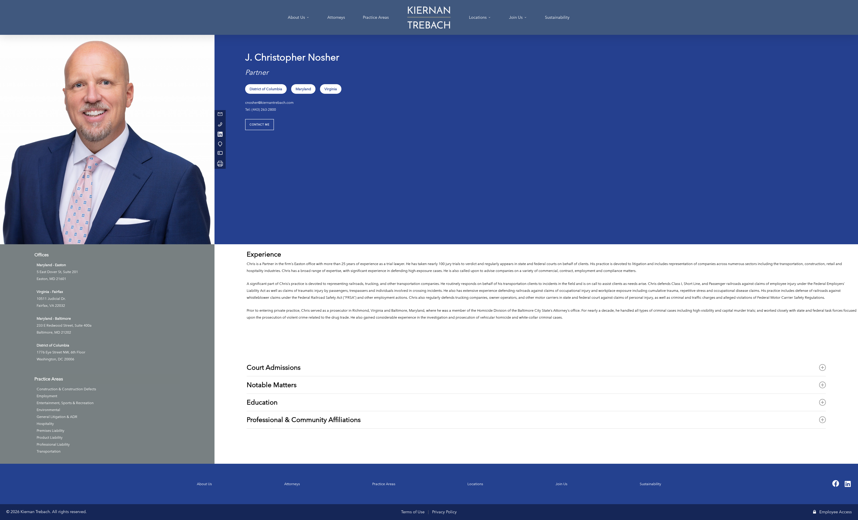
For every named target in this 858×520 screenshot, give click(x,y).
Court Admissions (274, 367)
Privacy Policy (444, 512)
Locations (475, 484)
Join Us (561, 484)
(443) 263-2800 (264, 109)
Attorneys (292, 484)
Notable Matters (272, 385)
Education (262, 402)
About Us (204, 484)
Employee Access (835, 512)
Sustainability (650, 484)
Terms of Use (413, 512)
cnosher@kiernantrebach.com (269, 102)
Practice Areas (383, 484)
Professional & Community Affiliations (304, 420)
